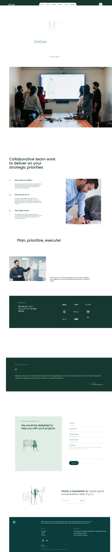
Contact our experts (55, 56)
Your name (71, 423)
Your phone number (74, 439)
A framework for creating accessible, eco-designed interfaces (89, 531)
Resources (72, 4)
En (43, 545)
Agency (60, 4)
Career (66, 4)
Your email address (73, 434)
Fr (41, 545)
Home (41, 4)
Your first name (73, 428)
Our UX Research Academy (80, 535)
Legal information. (44, 546)
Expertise (54, 4)
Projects (47, 4)
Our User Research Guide (79, 533)
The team (43, 531)
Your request (72, 445)
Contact (43, 535)
